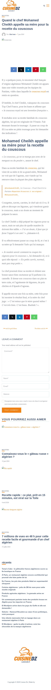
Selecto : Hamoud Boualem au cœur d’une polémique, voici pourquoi (24, 613)
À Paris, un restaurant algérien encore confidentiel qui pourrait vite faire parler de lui (25, 576)
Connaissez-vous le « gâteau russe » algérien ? (25, 455)
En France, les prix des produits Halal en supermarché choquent (25, 582)
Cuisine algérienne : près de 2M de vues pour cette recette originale (23, 588)
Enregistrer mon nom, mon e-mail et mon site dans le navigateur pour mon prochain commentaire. (26, 402)
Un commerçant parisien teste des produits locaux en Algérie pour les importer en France (24, 600)
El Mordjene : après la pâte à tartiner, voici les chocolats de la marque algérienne (21, 625)
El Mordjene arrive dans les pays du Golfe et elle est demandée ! (24, 607)
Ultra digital (39, 682)
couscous (32, 168)
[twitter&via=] (21, 69)
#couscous (25, 191)
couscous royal (39, 91)
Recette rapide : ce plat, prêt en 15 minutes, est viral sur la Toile (23, 496)
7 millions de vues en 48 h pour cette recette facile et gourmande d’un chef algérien (25, 539)
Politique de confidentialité (37, 668)
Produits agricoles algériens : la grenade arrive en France (23, 594)
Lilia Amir (12, 34)
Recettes (5, 15)
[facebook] (14, 69)
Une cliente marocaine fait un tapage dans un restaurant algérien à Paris (21, 619)
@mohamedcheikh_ (12, 188)
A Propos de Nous (11, 668)
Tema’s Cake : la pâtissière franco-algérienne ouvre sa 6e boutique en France (25, 570)
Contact (22, 668)
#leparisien (16, 191)
